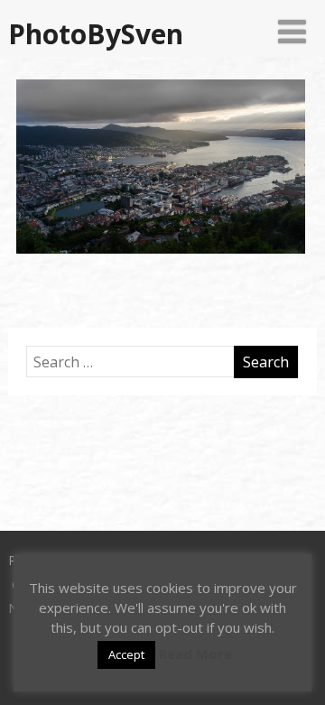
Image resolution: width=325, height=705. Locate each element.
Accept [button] (126, 654)
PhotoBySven (95, 33)
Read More (195, 654)
